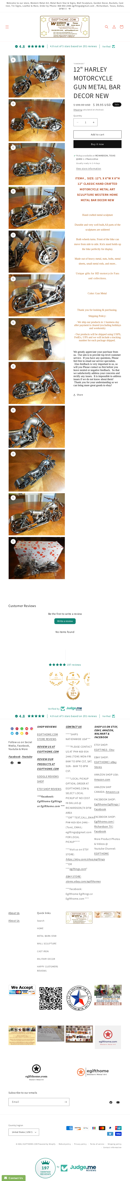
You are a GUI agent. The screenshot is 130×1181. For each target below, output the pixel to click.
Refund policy (65, 1144)
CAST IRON (43, 951)
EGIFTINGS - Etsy (104, 749)
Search (41, 920)
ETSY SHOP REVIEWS (49, 789)
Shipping (77, 109)
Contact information (112, 1147)
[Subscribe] (65, 1102)
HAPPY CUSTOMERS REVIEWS (47, 968)
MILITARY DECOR (46, 958)
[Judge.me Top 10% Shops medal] (73, 693)
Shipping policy (115, 1144)
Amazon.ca (112, 792)
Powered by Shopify (47, 1144)
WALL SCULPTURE (46, 943)
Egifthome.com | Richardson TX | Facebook (104, 826)
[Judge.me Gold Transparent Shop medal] (73, 679)
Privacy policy (80, 1144)
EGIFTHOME (101, 853)
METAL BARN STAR (47, 935)
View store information (88, 168)
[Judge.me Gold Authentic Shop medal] (56, 679)
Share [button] (80, 394)
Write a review (65, 621)
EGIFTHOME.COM (30, 1144)
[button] (7, 27)
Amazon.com (102, 779)
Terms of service (97, 1144)
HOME (40, 928)
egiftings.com (78, 869)
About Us (14, 913)
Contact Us (15, 1178)
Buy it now (97, 144)
